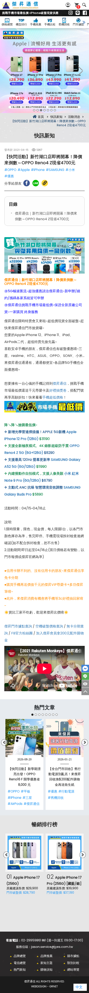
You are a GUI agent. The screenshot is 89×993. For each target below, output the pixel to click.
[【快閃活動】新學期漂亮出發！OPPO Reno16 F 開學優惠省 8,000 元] (24, 738)
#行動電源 (66, 791)
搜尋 (84, 5)
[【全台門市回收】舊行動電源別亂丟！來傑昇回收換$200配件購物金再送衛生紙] (65, 738)
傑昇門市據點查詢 (18, 626)
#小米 (70, 169)
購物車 (78, 7)
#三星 (27, 797)
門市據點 (78, 24)
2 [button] (38, 110)
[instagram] (70, 13)
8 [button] (57, 715)
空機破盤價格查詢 (49, 626)
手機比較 (50, 24)
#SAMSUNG (55, 169)
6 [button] (51, 110)
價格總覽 (7, 24)
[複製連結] (44, 183)
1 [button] (34, 110)
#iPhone (38, 169)
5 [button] (48, 110)
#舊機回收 (56, 797)
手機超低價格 (52, 397)
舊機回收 (64, 24)
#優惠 (9, 176)
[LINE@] (78, 13)
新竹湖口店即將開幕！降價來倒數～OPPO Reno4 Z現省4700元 (25, 7)
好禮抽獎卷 (58, 390)
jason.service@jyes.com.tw (52, 947)
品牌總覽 (20, 956)
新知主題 (46, 963)
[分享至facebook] (26, 183)
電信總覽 (20, 963)
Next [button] (80, 70)
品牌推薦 (46, 956)
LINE (85, 676)
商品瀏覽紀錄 (85, 683)
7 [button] (55, 110)
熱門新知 (20, 969)
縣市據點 (73, 956)
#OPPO (10, 169)
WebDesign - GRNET (44, 986)
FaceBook (85, 668)
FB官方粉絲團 (22, 633)
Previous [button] (8, 70)
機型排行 (21, 24)
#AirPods (15, 803)
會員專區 (68, 5)
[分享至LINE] (35, 183)
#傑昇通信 (32, 803)
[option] (44, 70)
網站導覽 (73, 969)
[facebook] (85, 13)
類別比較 (73, 963)
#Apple (23, 169)
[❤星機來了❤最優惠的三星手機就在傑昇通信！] (44, 70)
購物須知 (46, 969)
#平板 (25, 791)
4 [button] (44, 110)
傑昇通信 (60, 383)
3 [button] (41, 110)
